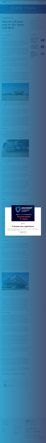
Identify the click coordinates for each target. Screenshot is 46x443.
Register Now (23, 232)
